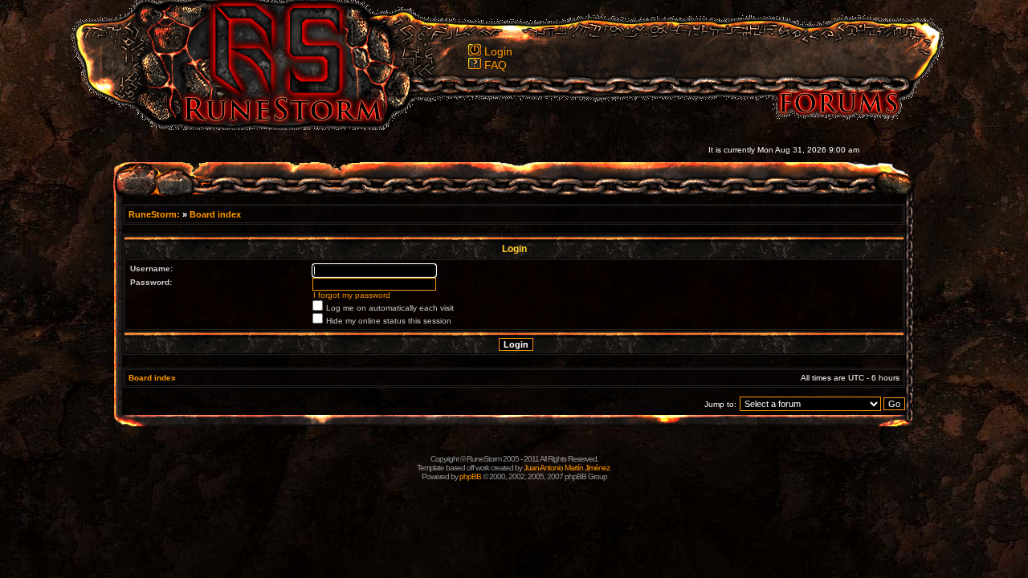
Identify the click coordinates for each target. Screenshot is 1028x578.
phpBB (470, 476)
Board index (215, 214)
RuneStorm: (155, 214)
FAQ (495, 65)
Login (498, 51)
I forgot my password (351, 295)
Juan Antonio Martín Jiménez (567, 467)
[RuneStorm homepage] (273, 125)
